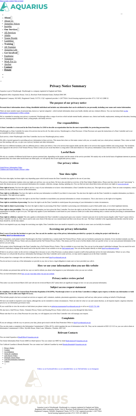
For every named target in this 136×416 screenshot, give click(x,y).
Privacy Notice (9, 348)
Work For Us (10, 61)
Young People (10, 38)
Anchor (7, 64)
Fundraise (8, 56)
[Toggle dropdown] (11, 17)
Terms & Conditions (11, 354)
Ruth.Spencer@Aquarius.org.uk (76, 341)
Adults (7, 35)
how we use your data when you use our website (37, 274)
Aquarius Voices (12, 23)
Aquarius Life (10, 49)
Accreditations (9, 352)
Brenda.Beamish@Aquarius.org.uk (74, 344)
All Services (10, 32)
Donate (7, 69)
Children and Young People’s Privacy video (14, 169)
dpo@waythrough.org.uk (15, 235)
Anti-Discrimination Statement (14, 359)
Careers (6, 361)
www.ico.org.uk (123, 184)
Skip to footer (18, 1)
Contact (8, 67)
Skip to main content (7, 1)
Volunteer (8, 58)
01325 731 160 (94, 306)
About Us (8, 20)
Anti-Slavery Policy (11, 356)
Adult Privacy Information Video (11, 167)
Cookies (7, 350)
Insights (8, 26)
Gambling (9, 40)
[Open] (1, 81)
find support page (68, 248)
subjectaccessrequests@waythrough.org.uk (65, 306)
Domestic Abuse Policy (12, 357)
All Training (10, 47)
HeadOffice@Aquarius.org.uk (28, 337)
